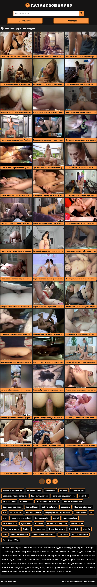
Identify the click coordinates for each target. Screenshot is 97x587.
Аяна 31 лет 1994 (10, 540)
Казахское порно (51, 5)
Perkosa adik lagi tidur (57, 523)
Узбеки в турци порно (13, 490)
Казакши (39, 523)
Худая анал (26, 523)
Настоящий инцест (83, 507)
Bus (4, 512)
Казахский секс (8, 581)
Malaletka (83, 496)
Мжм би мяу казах (19, 534)
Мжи (5, 534)
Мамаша (63, 490)
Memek (56, 518)
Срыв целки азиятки (12, 507)
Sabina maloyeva (49, 507)
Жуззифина (50, 490)
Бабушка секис (9, 501)
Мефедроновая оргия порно (58, 512)
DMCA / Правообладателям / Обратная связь (78, 581)
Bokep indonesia (33, 512)
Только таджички (39, 496)
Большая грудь (34, 490)
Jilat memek (80, 512)
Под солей (63, 534)
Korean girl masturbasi (21, 518)
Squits (26, 529)
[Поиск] (81, 13)
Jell (91, 512)
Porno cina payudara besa (63, 496)
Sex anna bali (16, 512)
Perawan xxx (25, 501)
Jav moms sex (39, 529)
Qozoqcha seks (41, 518)
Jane (5, 518)
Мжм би (86, 529)
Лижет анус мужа (11, 529)
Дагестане (65, 507)
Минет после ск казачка (44, 534)
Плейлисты (25, 21)
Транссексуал (78, 490)
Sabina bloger (32, 507)
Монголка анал (10, 523)
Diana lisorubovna (57, 529)
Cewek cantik (77, 523)
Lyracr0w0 (74, 529)
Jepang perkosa (70, 518)
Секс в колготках (80, 534)
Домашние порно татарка (15, 496)
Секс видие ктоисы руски (47, 501)
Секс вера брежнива (72, 501)
